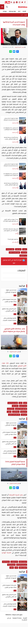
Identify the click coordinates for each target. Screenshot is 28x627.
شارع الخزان (24, 415)
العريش (9, 412)
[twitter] (14, 51)
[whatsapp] (10, 51)
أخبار (22, 15)
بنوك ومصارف (12, 11)
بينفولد (11, 568)
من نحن (9, 618)
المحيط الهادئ (7, 552)
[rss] (11, 2)
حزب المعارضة (23, 256)
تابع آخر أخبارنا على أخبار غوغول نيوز (12, 261)
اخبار (19, 11)
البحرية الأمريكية (11, 565)
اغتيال (25, 403)
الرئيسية (25, 15)
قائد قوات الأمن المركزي (21, 409)
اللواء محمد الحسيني (12, 403)
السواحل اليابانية (23, 562)
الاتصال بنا (24, 620)
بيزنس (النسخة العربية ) (14, 483)
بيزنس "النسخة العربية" (19, 47)
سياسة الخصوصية (17, 618)
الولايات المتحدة (10, 249)
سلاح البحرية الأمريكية (16, 495)
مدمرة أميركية (6, 562)
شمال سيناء (15, 406)
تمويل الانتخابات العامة (14, 252)
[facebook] (17, 51)
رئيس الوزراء (18, 249)
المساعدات (24, 252)
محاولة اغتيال (11, 409)
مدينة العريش (16, 412)
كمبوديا (24, 249)
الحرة (16, 568)
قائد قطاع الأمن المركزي (14, 415)
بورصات (5, 11)
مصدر (20, 403)
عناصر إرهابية (23, 412)
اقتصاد (24, 11)
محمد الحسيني (23, 406)
